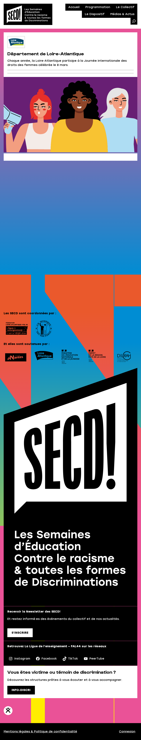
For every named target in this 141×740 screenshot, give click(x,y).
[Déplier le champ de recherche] (134, 21)
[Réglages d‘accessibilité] (8, 710)
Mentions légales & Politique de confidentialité (40, 731)
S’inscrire (20, 632)
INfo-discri (21, 690)
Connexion (127, 731)
